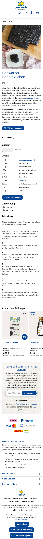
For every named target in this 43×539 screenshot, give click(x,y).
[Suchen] (19, 12)
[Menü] (5, 12)
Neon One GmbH (26, 510)
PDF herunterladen (14, 128)
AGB (34, 407)
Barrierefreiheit (14, 501)
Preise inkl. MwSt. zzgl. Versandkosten (13, 355)
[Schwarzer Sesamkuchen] (21, 47)
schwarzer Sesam (25, 160)
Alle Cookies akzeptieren (21, 536)
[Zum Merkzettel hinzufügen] (24, 314)
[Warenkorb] (38, 12)
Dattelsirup (23, 180)
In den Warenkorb (13, 197)
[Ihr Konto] (31, 12)
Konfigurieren (21, 524)
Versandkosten (35, 505)
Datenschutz (33, 498)
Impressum (7, 498)
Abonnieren (29, 393)
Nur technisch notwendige (22, 530)
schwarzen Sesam (33, 98)
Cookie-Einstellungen (27, 501)
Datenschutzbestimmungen (26, 404)
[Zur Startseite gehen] (21, 5)
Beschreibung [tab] (8, 137)
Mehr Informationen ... (21, 519)
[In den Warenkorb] (34, 159)
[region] (21, 47)
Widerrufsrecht (18, 498)
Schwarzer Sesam (10, 342)
